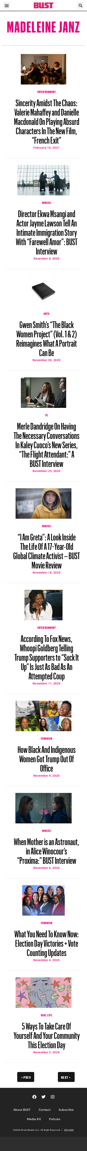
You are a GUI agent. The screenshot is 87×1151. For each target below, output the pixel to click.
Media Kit (34, 1119)
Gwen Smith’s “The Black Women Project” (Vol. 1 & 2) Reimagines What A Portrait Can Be (46, 337)
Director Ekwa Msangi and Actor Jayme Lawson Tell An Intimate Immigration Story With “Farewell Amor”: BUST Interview (46, 230)
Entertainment (46, 91)
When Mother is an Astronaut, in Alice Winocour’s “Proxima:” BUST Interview (46, 849)
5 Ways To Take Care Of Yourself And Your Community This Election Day (47, 1033)
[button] (6, 5)
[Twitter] (43, 1097)
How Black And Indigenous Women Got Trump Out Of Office (47, 757)
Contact (45, 1110)
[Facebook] (34, 1097)
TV (46, 414)
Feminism (46, 738)
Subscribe (66, 1110)
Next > (66, 1077)
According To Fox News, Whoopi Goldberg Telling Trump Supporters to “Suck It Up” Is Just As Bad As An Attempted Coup (46, 655)
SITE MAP (69, 1130)
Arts (46, 313)
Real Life (46, 1014)
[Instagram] (53, 1097)
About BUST (22, 1110)
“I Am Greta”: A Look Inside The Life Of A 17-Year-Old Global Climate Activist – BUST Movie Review (46, 549)
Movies (46, 202)
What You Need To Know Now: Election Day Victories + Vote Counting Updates (46, 941)
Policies (54, 1119)
